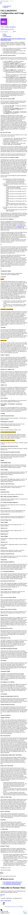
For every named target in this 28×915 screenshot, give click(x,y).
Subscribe (3, 894)
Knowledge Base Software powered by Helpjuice (14, 906)
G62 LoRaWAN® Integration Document (12, 883)
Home (4, 34)
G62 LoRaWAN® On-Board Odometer (11, 884)
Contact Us (5, 7)
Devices (5, 35)
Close (2, 912)
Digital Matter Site (7, 6)
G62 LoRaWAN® (7, 36)
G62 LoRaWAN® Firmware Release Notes (12, 882)
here (7, 223)
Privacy (2, 900)
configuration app (20, 226)
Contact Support (7, 900)
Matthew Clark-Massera (10, 26)
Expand (7, 912)
